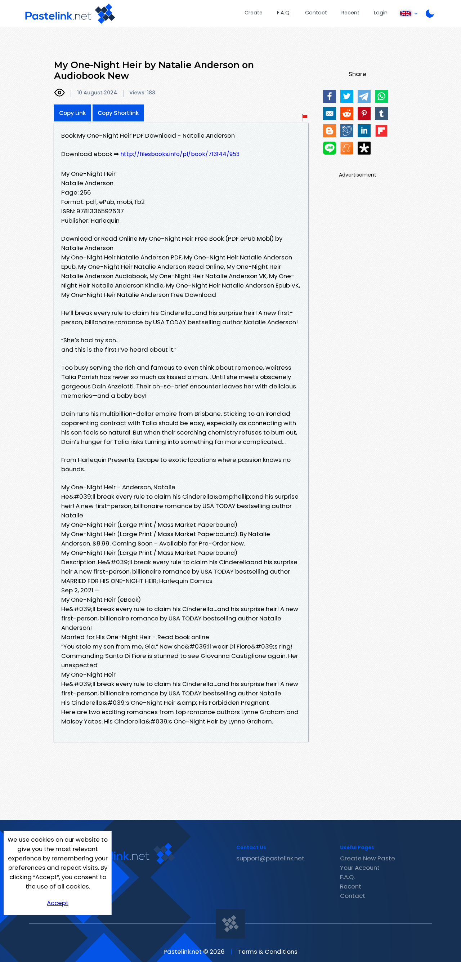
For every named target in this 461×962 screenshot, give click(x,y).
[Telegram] (364, 96)
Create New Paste (367, 858)
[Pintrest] (364, 113)
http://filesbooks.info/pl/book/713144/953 (180, 154)
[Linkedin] (364, 130)
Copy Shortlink (118, 113)
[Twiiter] (346, 96)
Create (254, 12)
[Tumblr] (381, 113)
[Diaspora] (364, 148)
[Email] (329, 113)
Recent (350, 12)
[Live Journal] (346, 130)
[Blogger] (329, 130)
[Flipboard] (381, 130)
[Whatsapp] (381, 96)
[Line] (329, 148)
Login (381, 12)
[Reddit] (346, 113)
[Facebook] (329, 96)
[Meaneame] (346, 148)
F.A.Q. (284, 12)
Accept (57, 903)
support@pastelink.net (270, 858)
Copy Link (72, 113)
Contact (316, 12)
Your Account (360, 867)
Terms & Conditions (267, 951)
